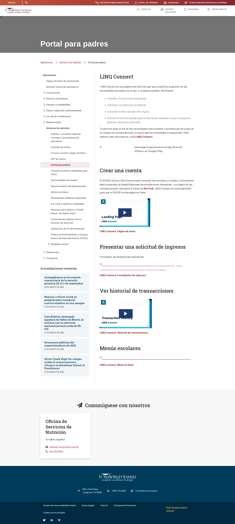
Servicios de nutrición (70, 62)
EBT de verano (58, 159)
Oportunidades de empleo (64, 180)
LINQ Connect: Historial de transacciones (124, 332)
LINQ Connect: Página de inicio (117, 231)
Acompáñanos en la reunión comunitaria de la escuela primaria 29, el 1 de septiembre (63, 280)
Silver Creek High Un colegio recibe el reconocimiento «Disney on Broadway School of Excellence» (64, 363)
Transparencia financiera (125, 505)
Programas (193, 9)
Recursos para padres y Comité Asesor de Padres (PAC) (67, 211)
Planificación (52, 252)
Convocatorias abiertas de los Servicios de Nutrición (66, 221)
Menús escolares (59, 192)
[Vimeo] (59, 520)
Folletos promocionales (54, 512)
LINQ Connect (144, 136)
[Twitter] (44, 520)
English (11, 3)
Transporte (51, 258)
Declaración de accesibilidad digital (59, 505)
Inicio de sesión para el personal (176, 509)
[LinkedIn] (51, 520)
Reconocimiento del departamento (68, 186)
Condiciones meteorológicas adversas (208, 3)
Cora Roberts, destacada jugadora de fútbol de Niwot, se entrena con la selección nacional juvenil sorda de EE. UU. (64, 323)
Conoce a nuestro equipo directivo (68, 153)
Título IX (104, 505)
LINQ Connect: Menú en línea (117, 364)
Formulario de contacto (146, 491)
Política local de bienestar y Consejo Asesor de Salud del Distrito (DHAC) (69, 236)
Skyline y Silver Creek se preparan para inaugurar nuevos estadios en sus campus (64, 300)
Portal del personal (148, 3)
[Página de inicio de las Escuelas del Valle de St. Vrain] (117, 480)
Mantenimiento (53, 122)
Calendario (173, 3)
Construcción (53, 92)
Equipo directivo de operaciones (62, 81)
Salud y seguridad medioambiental (63, 110)
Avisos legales (88, 505)
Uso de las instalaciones (58, 116)
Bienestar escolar (60, 244)
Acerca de (146, 9)
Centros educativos (170, 10)
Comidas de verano (61, 147)
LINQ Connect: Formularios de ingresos (123, 275)
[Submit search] (26, 2)
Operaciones (46, 62)
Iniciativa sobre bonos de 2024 (114, 3)
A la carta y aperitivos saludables (67, 203)
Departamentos (219, 9)
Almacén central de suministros (62, 86)
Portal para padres (60, 164)
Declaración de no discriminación (68, 228)
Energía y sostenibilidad (58, 104)
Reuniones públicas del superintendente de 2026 (60, 344)
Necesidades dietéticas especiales (68, 198)
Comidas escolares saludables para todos (69, 172)
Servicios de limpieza (57, 98)
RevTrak (148, 188)
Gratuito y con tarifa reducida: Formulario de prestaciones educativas (66, 138)
